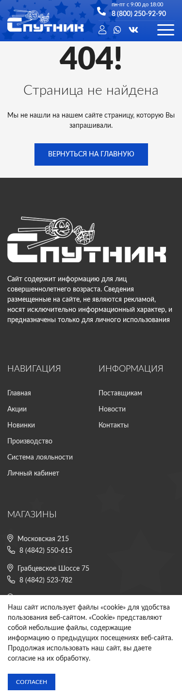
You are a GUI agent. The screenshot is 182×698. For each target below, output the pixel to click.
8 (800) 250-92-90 (139, 14)
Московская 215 (43, 539)
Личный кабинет (33, 473)
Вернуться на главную (91, 154)
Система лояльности (40, 457)
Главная (19, 393)
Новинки (21, 425)
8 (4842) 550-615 (45, 550)
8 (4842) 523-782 (45, 580)
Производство (29, 441)
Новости (112, 409)
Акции (17, 409)
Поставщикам (120, 393)
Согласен (31, 682)
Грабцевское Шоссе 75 (53, 568)
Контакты (114, 425)
